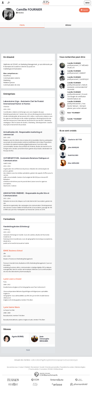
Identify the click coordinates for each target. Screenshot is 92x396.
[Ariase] (57, 384)
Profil (22, 25)
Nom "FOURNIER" (73, 113)
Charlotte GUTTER (75, 139)
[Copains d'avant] (13, 384)
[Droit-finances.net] (79, 379)
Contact (21, 367)
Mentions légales (80, 367)
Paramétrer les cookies (67, 367)
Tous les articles (34, 369)
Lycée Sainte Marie (11, 307)
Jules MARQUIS (73, 147)
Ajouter (85, 10)
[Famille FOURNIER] (62, 119)
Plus (28, 350)
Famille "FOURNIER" (74, 119)
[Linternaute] (57, 380)
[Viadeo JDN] (35, 384)
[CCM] (35, 379)
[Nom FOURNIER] (62, 113)
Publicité (27, 367)
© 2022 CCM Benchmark (55, 369)
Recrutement (35, 367)
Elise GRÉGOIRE (73, 163)
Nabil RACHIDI (73, 155)
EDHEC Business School (12, 250)
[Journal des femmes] (13, 379)
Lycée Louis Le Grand (12, 279)
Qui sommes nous (12, 367)
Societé (42, 367)
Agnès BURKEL (18, 336)
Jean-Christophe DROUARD (44, 338)
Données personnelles (52, 367)
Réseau (68, 25)
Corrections (43, 369)
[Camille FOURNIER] (8, 14)
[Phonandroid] (79, 384)
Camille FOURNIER (74, 63)
